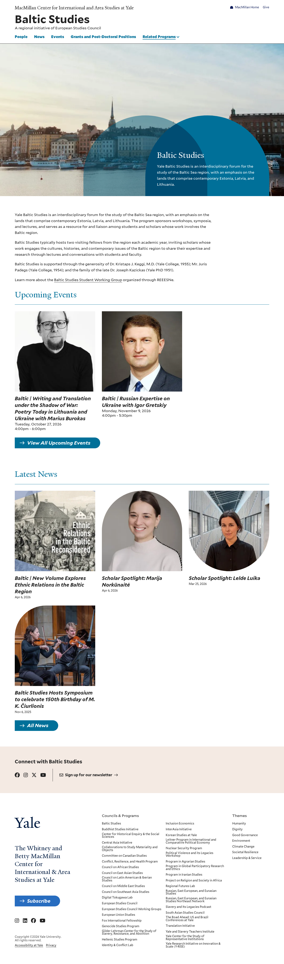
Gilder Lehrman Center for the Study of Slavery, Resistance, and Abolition (129, 932)
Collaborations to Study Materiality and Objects (130, 849)
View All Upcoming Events (58, 443)
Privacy (51, 945)
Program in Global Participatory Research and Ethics (195, 867)
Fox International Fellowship (122, 920)
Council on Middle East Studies (123, 886)
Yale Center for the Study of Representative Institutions (185, 938)
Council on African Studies (120, 867)
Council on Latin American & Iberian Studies (127, 879)
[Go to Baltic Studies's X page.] (34, 775)
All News (37, 726)
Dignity (237, 829)
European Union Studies (118, 914)
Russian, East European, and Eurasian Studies (191, 892)
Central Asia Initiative (117, 842)
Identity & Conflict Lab (117, 945)
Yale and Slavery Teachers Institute (190, 931)
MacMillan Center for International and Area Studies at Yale (74, 8)
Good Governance (245, 835)
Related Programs (159, 36)
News (39, 36)
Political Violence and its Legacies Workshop (189, 854)
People (21, 36)
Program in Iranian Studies (184, 874)
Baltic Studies (111, 823)
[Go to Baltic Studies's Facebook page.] (17, 775)
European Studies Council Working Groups (131, 909)
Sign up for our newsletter (88, 775)
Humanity (239, 823)
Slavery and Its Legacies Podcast (188, 907)
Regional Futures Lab (180, 886)
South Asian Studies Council (185, 912)
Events (57, 36)
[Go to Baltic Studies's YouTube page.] (43, 775)
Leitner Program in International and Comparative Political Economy (191, 841)
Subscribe (38, 901)
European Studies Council (78, 28)
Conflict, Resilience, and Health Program (130, 861)
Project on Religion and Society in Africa (194, 880)
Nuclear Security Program (184, 848)
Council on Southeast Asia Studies (125, 892)
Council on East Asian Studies (122, 873)
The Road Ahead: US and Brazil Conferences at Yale (187, 919)
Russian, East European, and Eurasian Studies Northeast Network (191, 900)
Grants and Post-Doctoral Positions (103, 36)
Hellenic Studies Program (119, 939)
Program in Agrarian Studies (185, 861)
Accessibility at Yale (29, 945)
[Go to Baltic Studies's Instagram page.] (25, 775)
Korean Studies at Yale (181, 835)
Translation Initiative (180, 925)
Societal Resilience (245, 852)
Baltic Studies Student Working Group (88, 279)
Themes (239, 815)
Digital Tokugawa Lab (117, 897)
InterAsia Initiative (179, 829)
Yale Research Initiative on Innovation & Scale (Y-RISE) (193, 945)
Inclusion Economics (180, 823)
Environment (241, 840)
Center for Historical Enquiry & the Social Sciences (130, 835)
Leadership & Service (247, 858)
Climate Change (243, 846)
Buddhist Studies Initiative (120, 829)
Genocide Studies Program (120, 926)
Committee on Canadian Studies (124, 855)
